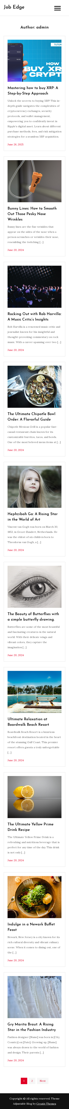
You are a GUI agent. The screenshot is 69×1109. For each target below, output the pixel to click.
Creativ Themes (46, 1103)
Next (43, 1080)
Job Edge (14, 7)
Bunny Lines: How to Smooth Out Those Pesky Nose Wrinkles (32, 214)
